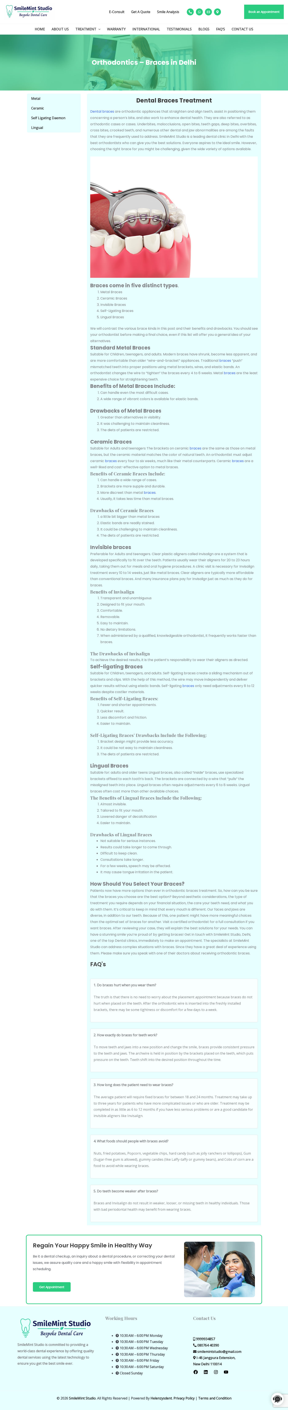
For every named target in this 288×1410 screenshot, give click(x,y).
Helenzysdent (161, 1398)
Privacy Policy (184, 1398)
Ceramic (37, 108)
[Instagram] (215, 1373)
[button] (264, 12)
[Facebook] (195, 1373)
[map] (217, 11)
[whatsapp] (199, 11)
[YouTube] (226, 1373)
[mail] (208, 11)
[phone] (190, 11)
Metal (35, 98)
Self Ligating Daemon (48, 118)
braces (225, 360)
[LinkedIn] (205, 1373)
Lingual (37, 127)
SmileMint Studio (82, 1398)
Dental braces (102, 111)
